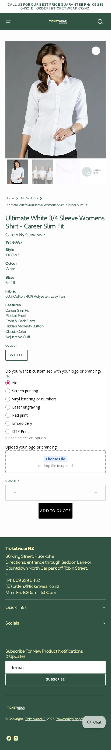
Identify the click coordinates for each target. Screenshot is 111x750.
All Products (29, 198)
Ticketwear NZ (35, 719)
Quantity (12, 481)
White (18, 357)
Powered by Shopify (70, 719)
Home (9, 198)
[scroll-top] (99, 738)
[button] (9, 22)
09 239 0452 (28, 580)
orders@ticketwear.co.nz (62, 8)
